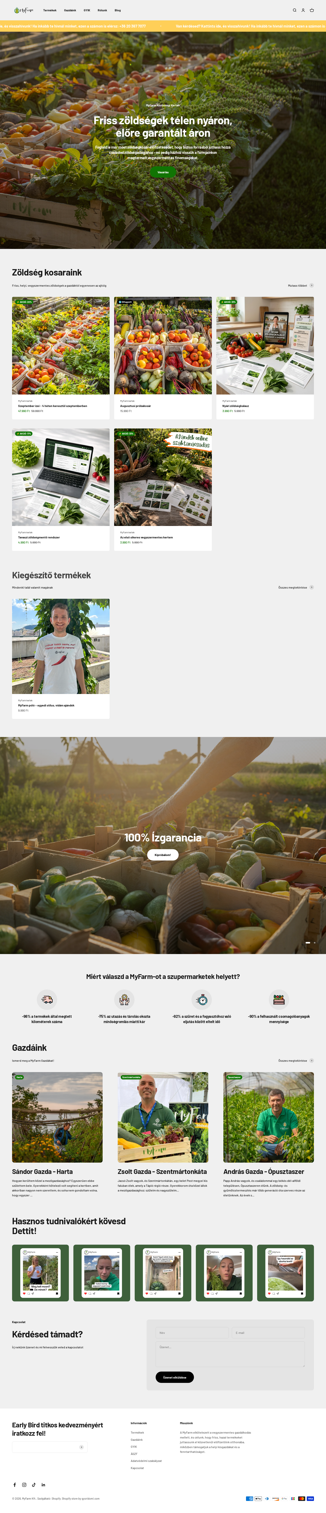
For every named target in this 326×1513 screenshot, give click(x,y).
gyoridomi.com (91, 1498)
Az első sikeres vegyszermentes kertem (146, 537)
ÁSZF (134, 1453)
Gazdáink (70, 10)
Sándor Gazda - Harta (42, 1171)
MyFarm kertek (25, 401)
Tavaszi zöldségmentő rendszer (39, 537)
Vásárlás (163, 172)
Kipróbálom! (163, 855)
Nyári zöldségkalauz (235, 406)
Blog (118, 10)
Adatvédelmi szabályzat (146, 1460)
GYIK (87, 10)
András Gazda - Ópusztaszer (263, 1171)
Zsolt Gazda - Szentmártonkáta (162, 1171)
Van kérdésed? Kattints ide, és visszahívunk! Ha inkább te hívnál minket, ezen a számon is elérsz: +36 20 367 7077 (167, 26)
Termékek (50, 10)
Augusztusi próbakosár (135, 406)
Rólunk (102, 10)
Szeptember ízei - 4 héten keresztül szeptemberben (52, 406)
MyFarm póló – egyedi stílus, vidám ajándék (46, 705)
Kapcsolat (137, 1468)
